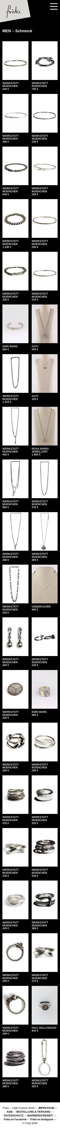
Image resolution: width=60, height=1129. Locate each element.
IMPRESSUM (46, 1108)
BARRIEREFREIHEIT (40, 1115)
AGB (9, 1111)
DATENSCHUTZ (14, 1115)
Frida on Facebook (15, 1119)
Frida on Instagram (41, 1119)
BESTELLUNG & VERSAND (33, 1111)
